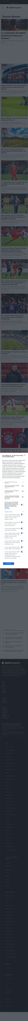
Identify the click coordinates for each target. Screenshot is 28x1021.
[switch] (22, 486)
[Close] (25, 455)
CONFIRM (8, 563)
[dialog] (14, 510)
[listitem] (14, 482)
